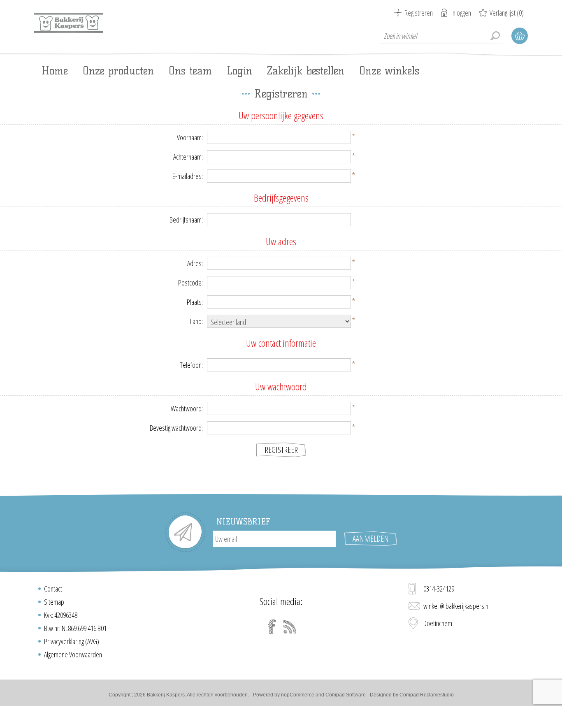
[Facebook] (272, 627)
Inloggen (461, 13)
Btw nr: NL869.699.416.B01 (75, 628)
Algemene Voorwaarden (73, 654)
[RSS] (290, 627)
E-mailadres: (187, 176)
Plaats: (195, 302)
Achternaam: (188, 157)
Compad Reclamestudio (426, 695)
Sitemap (54, 602)
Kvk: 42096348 (60, 615)
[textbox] (441, 36)
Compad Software (345, 695)
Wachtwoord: (187, 408)
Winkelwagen (519, 36)
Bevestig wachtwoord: (176, 428)
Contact (53, 589)
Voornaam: (190, 137)
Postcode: (190, 283)
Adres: (195, 263)
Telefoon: (191, 365)
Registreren (418, 13)
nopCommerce (297, 695)
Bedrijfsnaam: (186, 220)
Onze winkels (389, 70)
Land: (196, 321)
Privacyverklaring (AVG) (71, 641)
